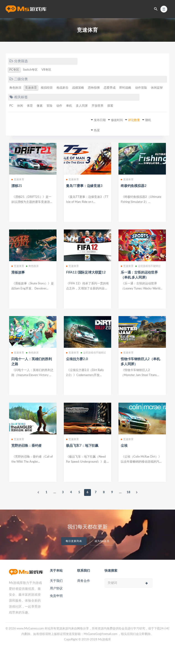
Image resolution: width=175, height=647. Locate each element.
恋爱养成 (110, 87)
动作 (59, 105)
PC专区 (14, 69)
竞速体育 (31, 87)
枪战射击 (62, 87)
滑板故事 (18, 272)
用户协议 (56, 588)
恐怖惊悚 (94, 87)
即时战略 (125, 87)
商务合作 (83, 581)
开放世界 (97, 105)
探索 (110, 105)
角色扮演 (15, 87)
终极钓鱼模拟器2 (133, 186)
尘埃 (124, 445)
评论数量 (134, 120)
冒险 (49, 105)
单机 (69, 105)
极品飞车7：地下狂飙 (82, 445)
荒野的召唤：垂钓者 (26, 445)
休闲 (20, 105)
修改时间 (117, 120)
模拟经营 (47, 87)
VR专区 (46, 69)
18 (128, 492)
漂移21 (16, 186)
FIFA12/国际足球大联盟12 (86, 272)
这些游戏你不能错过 (149, 266)
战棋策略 (78, 87)
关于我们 (56, 581)
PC (11, 105)
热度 (97, 130)
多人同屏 (82, 105)
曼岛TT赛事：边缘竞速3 (84, 186)
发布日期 (100, 120)
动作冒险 (141, 87)
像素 (40, 105)
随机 (148, 120)
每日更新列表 (74, 541)
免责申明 (56, 596)
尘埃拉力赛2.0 (77, 359)
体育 (30, 105)
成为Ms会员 (102, 541)
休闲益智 (157, 87)
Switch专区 (30, 69)
